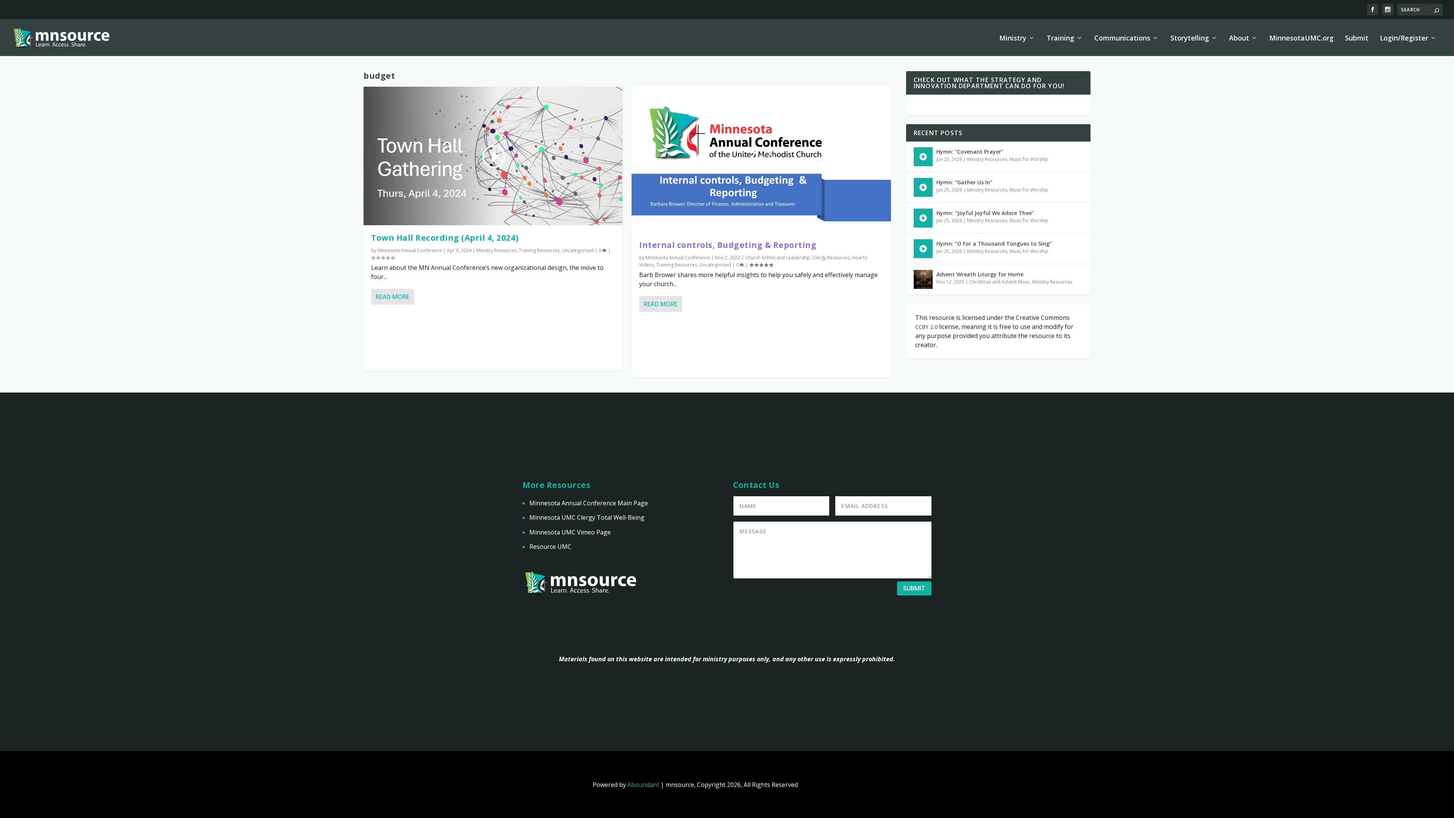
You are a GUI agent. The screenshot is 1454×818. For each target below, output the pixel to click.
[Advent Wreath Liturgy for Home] (923, 279)
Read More (392, 297)
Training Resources (539, 250)
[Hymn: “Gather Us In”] (923, 187)
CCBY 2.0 (926, 326)
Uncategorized (578, 250)
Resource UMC (550, 546)
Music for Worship (1028, 159)
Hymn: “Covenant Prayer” (969, 151)
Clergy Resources (831, 257)
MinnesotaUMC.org (1301, 38)
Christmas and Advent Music (999, 282)
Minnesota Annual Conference (410, 250)
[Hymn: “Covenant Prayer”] (923, 156)
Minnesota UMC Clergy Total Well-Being (586, 517)
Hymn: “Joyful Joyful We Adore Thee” (985, 213)
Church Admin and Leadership (777, 257)
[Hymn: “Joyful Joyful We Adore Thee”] (923, 218)
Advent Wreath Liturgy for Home (979, 274)
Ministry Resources (496, 250)
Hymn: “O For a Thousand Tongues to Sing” (994, 243)
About (1239, 38)
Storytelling (1189, 38)
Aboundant (643, 785)
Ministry (1013, 38)
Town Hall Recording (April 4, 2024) (445, 237)
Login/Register (1404, 38)
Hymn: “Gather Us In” (964, 182)
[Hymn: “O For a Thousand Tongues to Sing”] (923, 248)
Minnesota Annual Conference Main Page (588, 503)
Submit (1356, 38)
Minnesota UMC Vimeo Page (570, 532)
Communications (1122, 38)
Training (1060, 38)
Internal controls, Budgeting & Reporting (727, 245)
